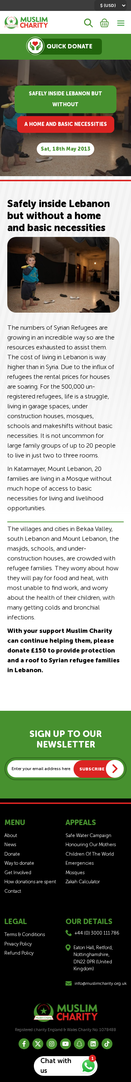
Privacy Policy (18, 944)
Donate (12, 854)
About (10, 835)
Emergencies (80, 863)
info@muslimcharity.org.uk (101, 983)
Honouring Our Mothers (91, 844)
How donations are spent (30, 881)
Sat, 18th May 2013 (65, 149)
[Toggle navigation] (121, 22)
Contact (12, 891)
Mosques (75, 872)
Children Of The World (90, 854)
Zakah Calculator (83, 881)
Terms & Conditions (24, 934)
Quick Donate (69, 46)
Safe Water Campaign (88, 835)
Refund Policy (18, 953)
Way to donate (19, 863)
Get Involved (17, 872)
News (10, 844)
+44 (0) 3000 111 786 (97, 933)
